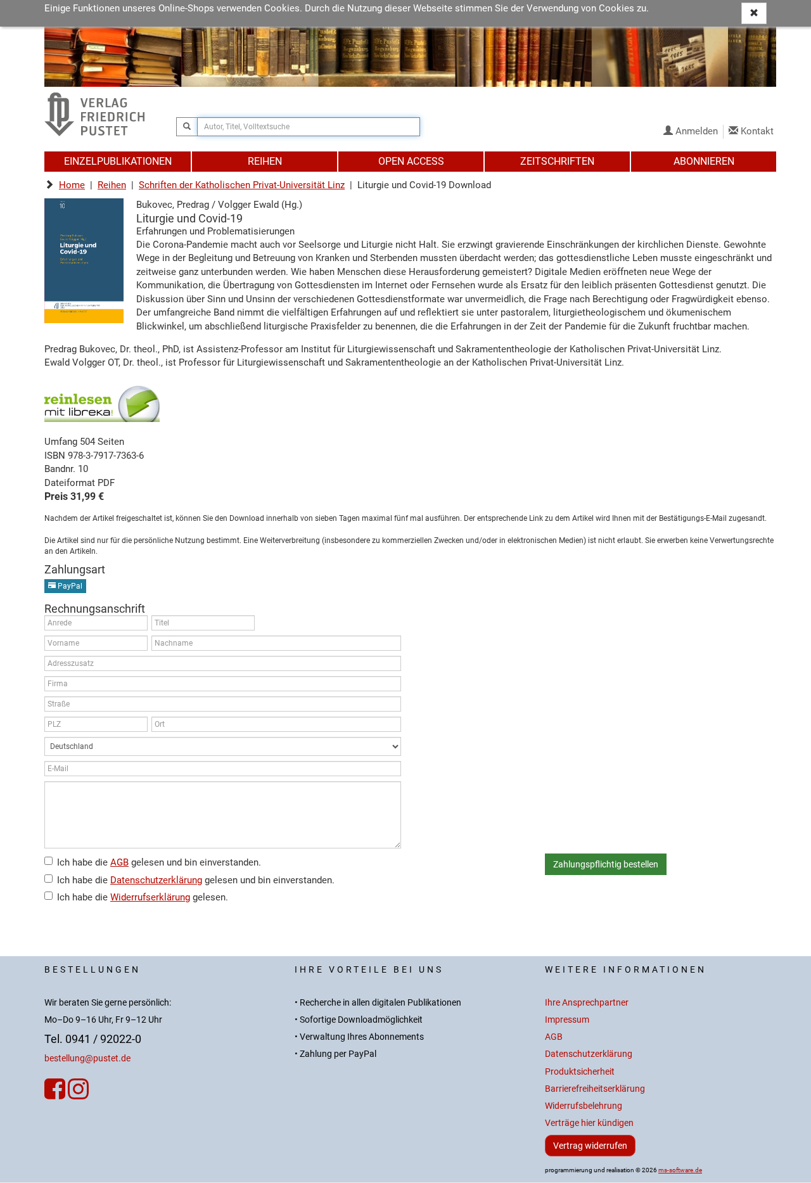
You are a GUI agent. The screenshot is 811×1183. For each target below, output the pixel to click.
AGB (119, 862)
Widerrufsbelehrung (583, 1106)
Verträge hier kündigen (589, 1123)
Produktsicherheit (580, 1071)
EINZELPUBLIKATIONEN (118, 161)
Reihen (112, 185)
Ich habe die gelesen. (142, 897)
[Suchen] (187, 126)
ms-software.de (680, 1170)
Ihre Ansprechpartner (587, 1002)
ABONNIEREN (704, 161)
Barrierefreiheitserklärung (595, 1089)
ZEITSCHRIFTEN (557, 161)
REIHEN (265, 161)
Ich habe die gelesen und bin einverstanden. (159, 862)
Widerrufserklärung (150, 897)
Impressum (567, 1019)
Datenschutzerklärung (156, 880)
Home (72, 185)
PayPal (69, 586)
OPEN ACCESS (411, 161)
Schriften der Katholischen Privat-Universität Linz (242, 185)
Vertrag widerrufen (590, 1146)
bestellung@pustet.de (87, 1058)
